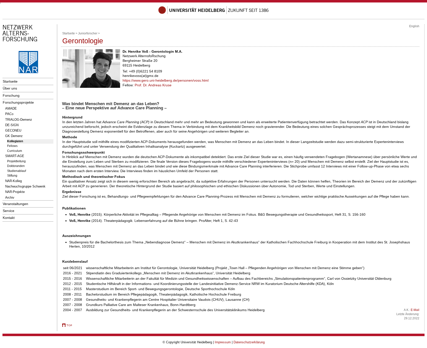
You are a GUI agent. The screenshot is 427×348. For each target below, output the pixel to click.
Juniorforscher (87, 33)
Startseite (10, 81)
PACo (9, 114)
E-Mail (415, 309)
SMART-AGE (14, 156)
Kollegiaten (15, 141)
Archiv (9, 197)
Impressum (223, 342)
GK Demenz (14, 136)
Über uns (10, 88)
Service (8, 211)
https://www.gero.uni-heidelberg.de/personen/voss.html (166, 80)
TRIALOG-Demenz (18, 119)
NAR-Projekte (15, 192)
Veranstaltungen (15, 204)
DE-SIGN (12, 125)
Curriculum (14, 150)
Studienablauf (16, 170)
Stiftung (12, 175)
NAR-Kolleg (13, 181)
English (414, 26)
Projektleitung (16, 161)
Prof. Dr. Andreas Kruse (153, 85)
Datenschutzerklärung (249, 342)
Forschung (11, 95)
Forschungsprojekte (18, 102)
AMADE (11, 108)
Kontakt (9, 218)
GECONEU (13, 130)
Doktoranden (16, 165)
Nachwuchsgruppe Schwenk (25, 186)
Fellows (12, 145)
